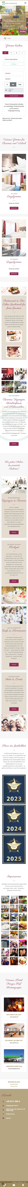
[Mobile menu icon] (25, 3)
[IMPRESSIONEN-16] (5, 926)
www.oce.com (14, 1086)
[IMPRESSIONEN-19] (23, 900)
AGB (25, 1182)
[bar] (14, 1005)
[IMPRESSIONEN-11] (14, 900)
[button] (3, 1184)
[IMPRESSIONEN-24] (23, 952)
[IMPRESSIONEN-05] (23, 935)
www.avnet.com (14, 1084)
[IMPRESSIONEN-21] (14, 961)
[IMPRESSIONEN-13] (5, 917)
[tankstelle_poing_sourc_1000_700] (14, 1056)
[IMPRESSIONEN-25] (14, 952)
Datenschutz (20, 1182)
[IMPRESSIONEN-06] (14, 926)
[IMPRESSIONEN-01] (5, 900)
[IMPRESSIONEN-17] (14, 935)
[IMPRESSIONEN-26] (23, 944)
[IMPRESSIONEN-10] (23, 909)
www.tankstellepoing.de (14, 1068)
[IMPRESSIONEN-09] (5, 944)
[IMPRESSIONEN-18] (23, 926)
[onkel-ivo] (14, 1030)
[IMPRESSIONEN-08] (14, 917)
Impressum (14, 1182)
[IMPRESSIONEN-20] (23, 961)
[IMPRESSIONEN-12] (5, 909)
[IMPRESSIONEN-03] (14, 909)
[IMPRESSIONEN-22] (5, 961)
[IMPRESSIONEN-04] (5, 935)
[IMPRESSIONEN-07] (23, 917)
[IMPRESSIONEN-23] (14, 944)
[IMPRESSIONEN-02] (5, 952)
